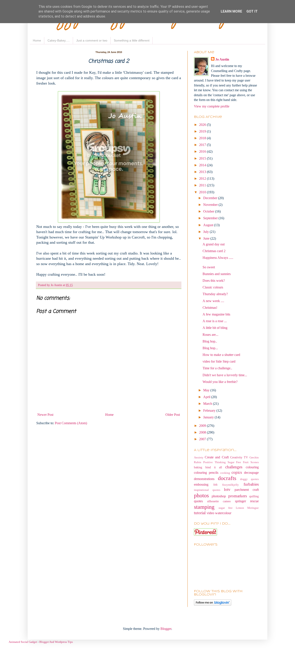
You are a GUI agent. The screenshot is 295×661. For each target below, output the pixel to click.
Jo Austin (222, 59)
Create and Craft (216, 457)
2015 (203, 158)
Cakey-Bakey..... (59, 40)
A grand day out (214, 244)
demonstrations (204, 479)
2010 (203, 192)
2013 (203, 172)
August (208, 225)
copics (237, 472)
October (209, 211)
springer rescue (247, 501)
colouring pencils (206, 472)
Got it (252, 11)
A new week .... (213, 301)
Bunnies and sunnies (217, 274)
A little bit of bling (215, 328)
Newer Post (45, 414)
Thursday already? (215, 294)
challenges (233, 467)
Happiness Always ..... (218, 257)
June (206, 238)
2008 (203, 432)
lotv (227, 489)
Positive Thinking (214, 462)
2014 (203, 165)
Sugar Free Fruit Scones (243, 462)
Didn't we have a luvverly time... (225, 375)
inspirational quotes (207, 489)
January (209, 417)
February (209, 410)
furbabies (251, 484)
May (206, 390)
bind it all (213, 467)
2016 (203, 151)
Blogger (165, 629)
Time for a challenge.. (217, 368)
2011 (203, 185)
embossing (201, 484)
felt (215, 484)
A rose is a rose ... (215, 321)
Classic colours (213, 287)
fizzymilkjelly (230, 484)
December (210, 198)
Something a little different (131, 40)
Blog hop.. (210, 341)
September (211, 218)
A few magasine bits (216, 314)
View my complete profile (211, 106)
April (207, 397)
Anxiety (198, 457)
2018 (203, 138)
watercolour (223, 513)
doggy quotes (249, 479)
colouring (252, 467)
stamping (204, 507)
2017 (203, 145)
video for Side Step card (219, 361)
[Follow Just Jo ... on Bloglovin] (212, 604)
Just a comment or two (91, 40)
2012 (203, 178)
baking (198, 467)
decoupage (251, 472)
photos (201, 495)
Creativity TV (239, 457)
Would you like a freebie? (220, 382)
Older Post (172, 414)
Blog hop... (210, 348)
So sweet (209, 267)
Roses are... (210, 334)
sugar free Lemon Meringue (239, 507)
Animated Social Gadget (23, 641)
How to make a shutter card (221, 355)
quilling (254, 496)
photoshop (219, 496)
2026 (203, 124)
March (208, 403)
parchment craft (247, 489)
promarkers (237, 496)
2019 (203, 131)
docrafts (227, 478)
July (206, 232)
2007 (203, 439)
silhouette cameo (219, 501)
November (211, 204)
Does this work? (214, 280)
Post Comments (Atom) (71, 423)
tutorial (200, 513)
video (210, 513)
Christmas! (210, 307)
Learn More (231, 11)
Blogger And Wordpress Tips (56, 641)
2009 (203, 425)
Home (37, 40)
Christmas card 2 (214, 251)
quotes (198, 501)
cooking (225, 472)
